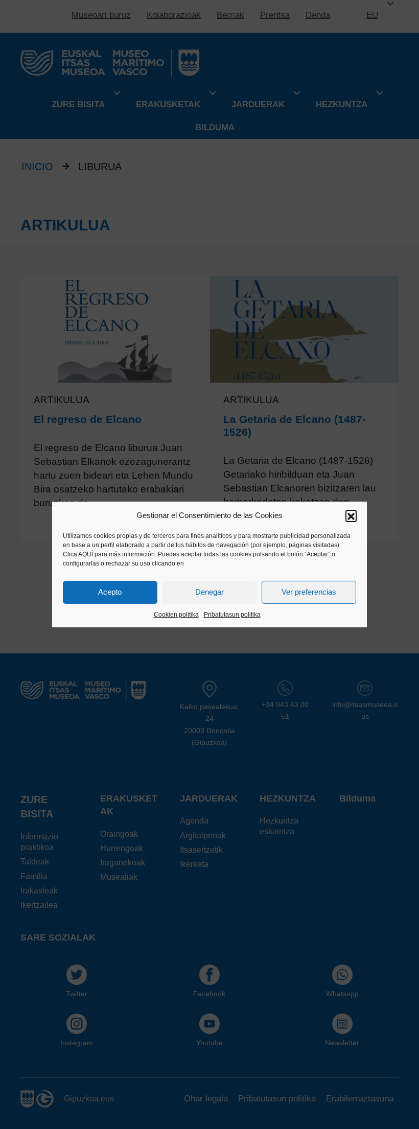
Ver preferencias (309, 591)
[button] (351, 515)
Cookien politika (176, 614)
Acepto (110, 591)
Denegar (209, 591)
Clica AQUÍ (78, 554)
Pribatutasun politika (232, 614)
